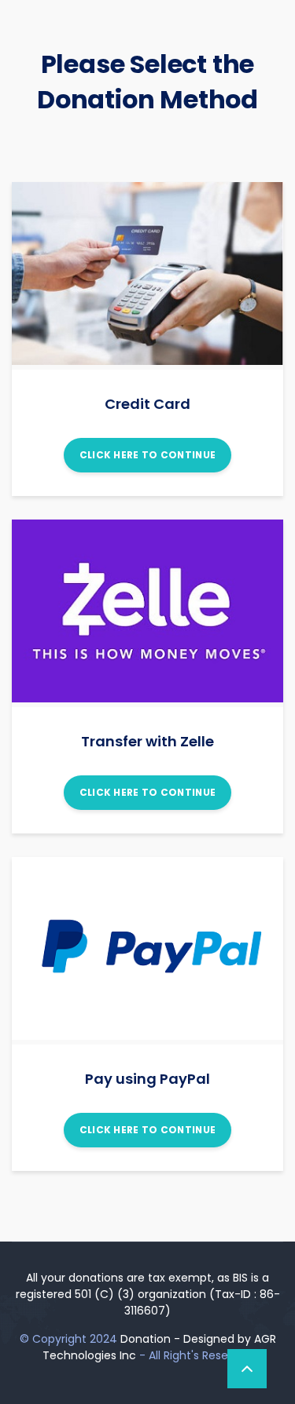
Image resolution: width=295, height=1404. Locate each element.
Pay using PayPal (147, 1079)
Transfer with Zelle (147, 741)
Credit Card (147, 404)
